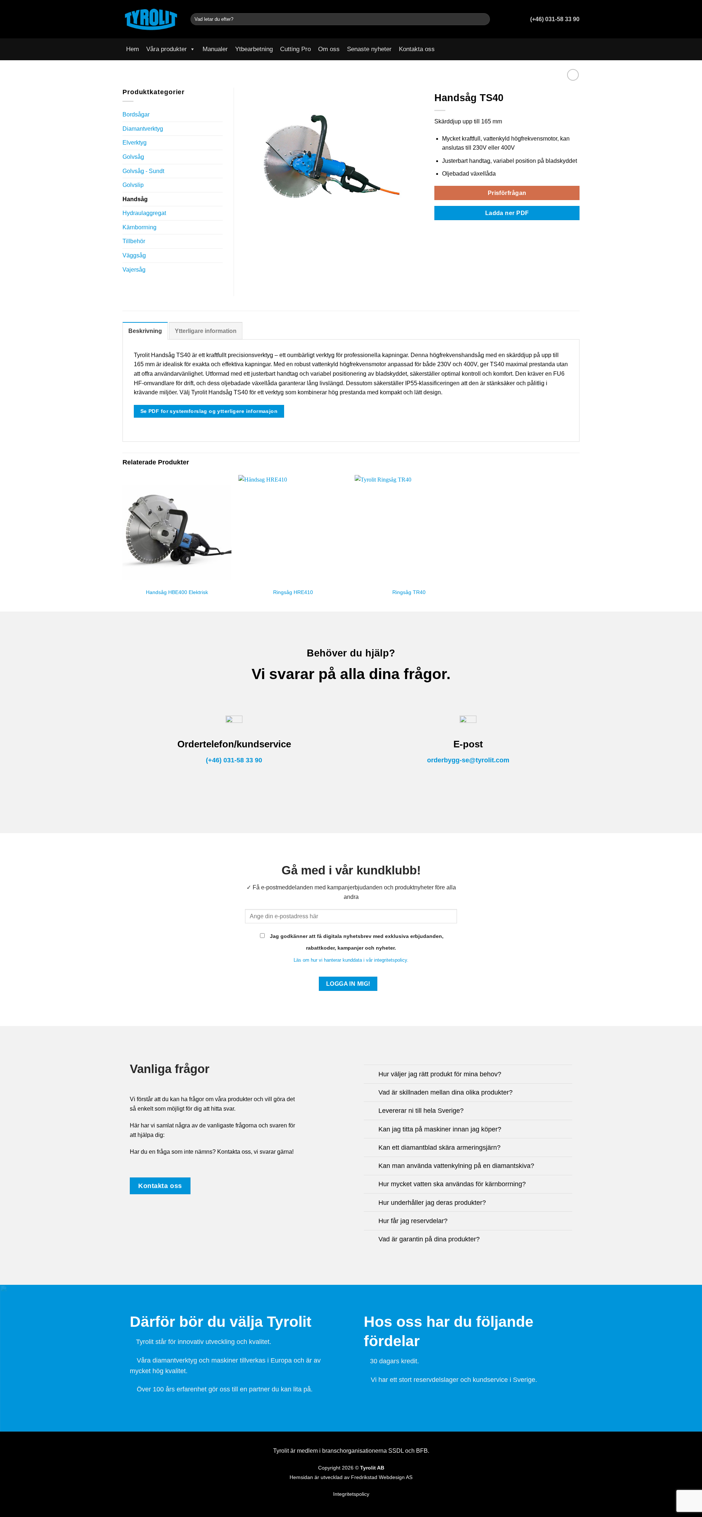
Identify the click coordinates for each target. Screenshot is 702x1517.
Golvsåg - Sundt (143, 171)
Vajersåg (134, 270)
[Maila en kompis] (457, 230)
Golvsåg (133, 157)
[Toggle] (220, 128)
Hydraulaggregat (144, 213)
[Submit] (483, 19)
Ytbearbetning (254, 49)
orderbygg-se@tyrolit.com (468, 760)
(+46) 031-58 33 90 (234, 760)
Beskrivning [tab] (145, 331)
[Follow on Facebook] (565, 49)
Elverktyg (134, 142)
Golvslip (133, 185)
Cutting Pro (295, 49)
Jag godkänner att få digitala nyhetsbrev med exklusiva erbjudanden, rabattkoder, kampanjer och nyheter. (356, 942)
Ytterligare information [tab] (206, 331)
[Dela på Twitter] (448, 230)
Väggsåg (134, 255)
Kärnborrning (139, 227)
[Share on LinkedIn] (466, 230)
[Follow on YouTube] (575, 49)
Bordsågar (136, 114)
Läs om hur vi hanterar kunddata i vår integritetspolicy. (351, 960)
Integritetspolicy (351, 1494)
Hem (132, 49)
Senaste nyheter (369, 49)
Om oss (329, 49)
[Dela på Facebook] (439, 230)
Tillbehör (133, 241)
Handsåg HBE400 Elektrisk (177, 592)
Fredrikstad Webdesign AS (381, 1477)
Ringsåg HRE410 (293, 592)
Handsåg (135, 199)
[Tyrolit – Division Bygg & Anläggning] (151, 19)
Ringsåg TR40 (409, 592)
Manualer (215, 49)
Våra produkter (166, 49)
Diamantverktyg (142, 129)
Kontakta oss (417, 49)
